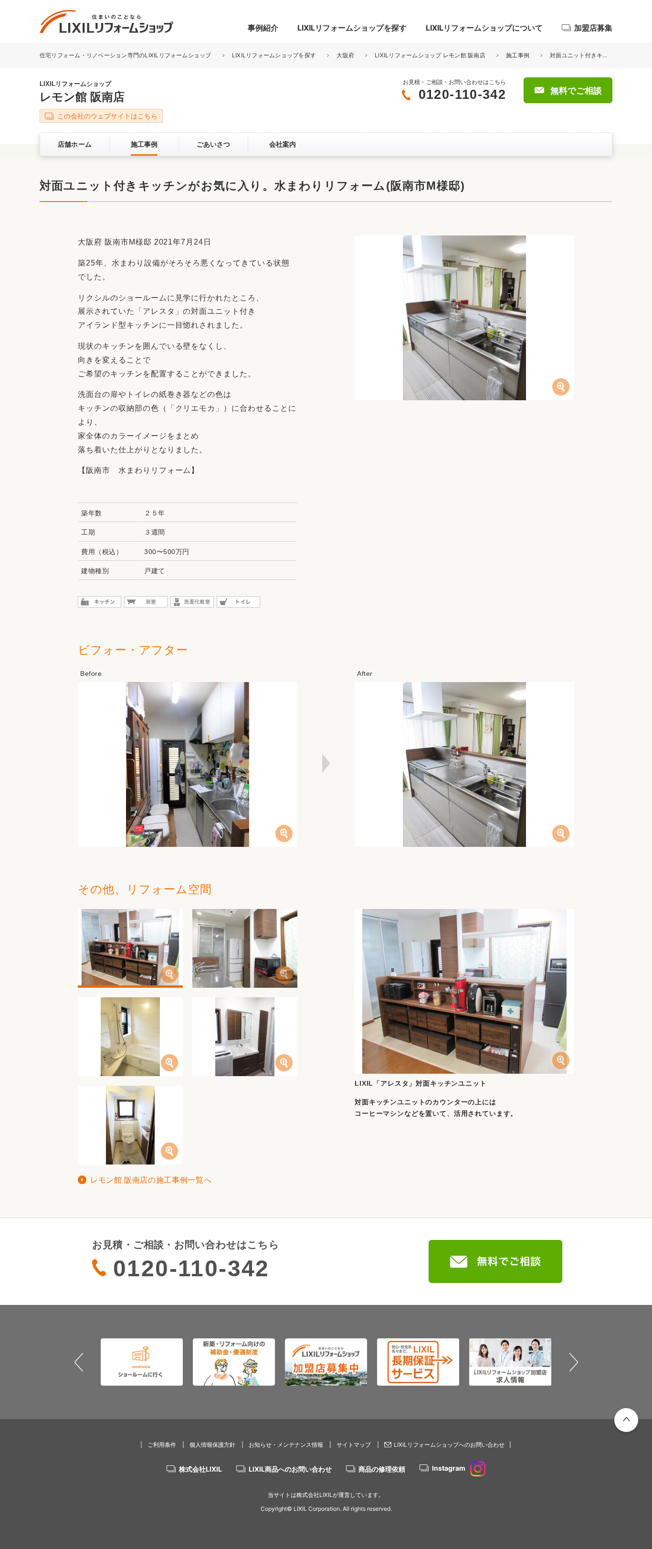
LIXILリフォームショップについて (484, 27)
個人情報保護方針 (212, 1444)
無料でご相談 (576, 91)
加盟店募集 (593, 27)
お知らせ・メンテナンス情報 (286, 1444)
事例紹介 (263, 27)
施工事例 (517, 55)
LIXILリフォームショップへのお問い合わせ (449, 1444)
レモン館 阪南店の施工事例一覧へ (150, 1180)
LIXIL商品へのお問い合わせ (290, 1469)
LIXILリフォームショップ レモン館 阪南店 (430, 55)
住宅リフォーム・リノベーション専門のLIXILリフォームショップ (126, 55)
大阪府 (345, 55)
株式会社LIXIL (200, 1469)
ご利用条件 (161, 1444)
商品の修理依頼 (381, 1469)
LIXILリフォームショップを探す (352, 27)
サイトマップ (354, 1444)
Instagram (448, 1468)
